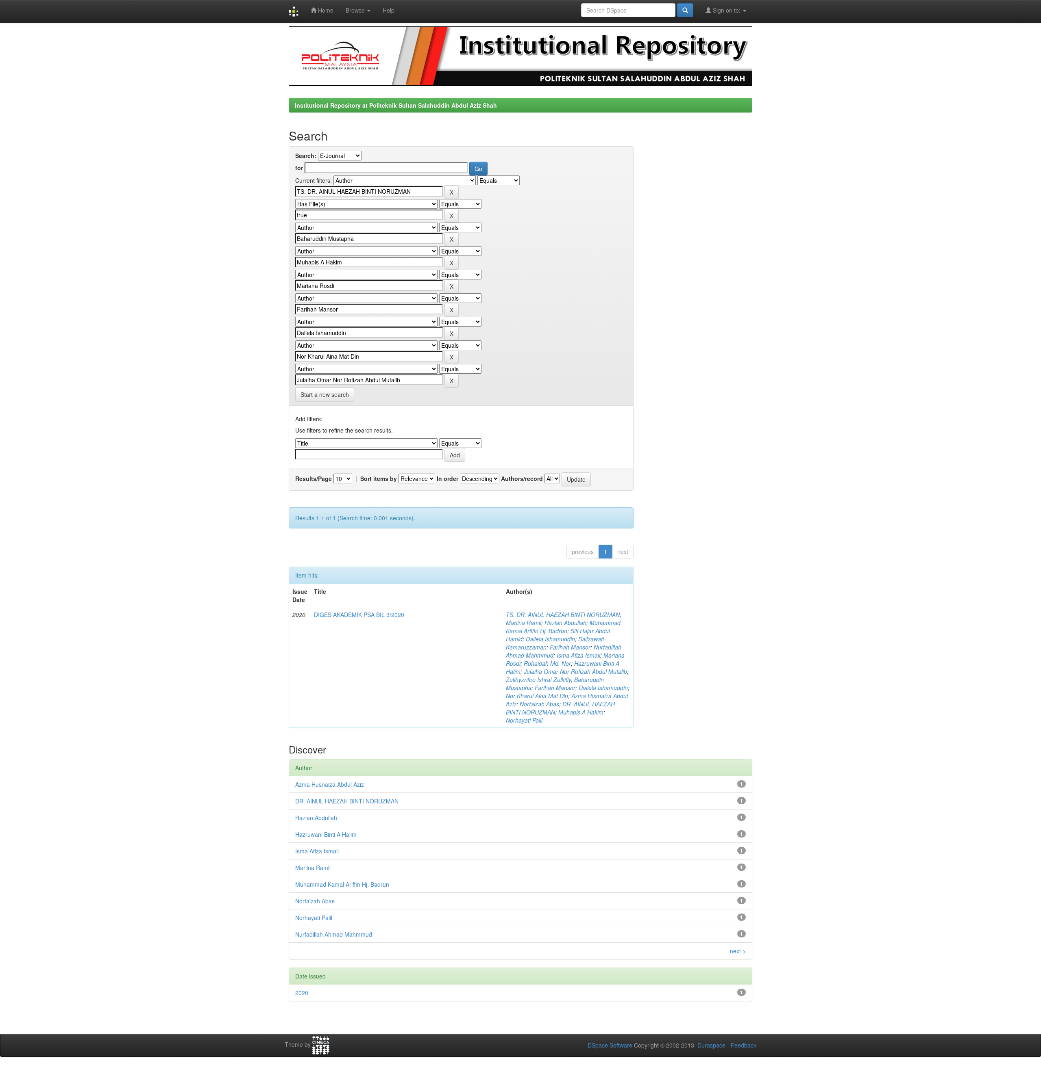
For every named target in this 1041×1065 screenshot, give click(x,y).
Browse (356, 10)
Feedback (743, 1045)
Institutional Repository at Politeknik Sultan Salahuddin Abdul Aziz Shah (396, 105)
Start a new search (325, 394)
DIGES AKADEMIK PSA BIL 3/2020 (359, 614)
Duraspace (711, 1045)
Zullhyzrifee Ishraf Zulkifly (538, 679)
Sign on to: (726, 10)
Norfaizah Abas (539, 704)
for (299, 168)
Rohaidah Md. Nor (547, 663)
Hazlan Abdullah (565, 623)
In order (447, 478)
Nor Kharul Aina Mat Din (537, 696)
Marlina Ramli (523, 623)
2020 (301, 993)
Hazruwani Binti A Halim (326, 834)
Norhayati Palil (524, 720)
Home (324, 10)
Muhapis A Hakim (580, 712)
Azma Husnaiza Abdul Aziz (329, 784)
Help (388, 10)
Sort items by (378, 478)
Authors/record (522, 478)
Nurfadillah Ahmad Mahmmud (333, 934)
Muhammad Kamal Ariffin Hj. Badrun (563, 627)
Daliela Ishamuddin (550, 639)
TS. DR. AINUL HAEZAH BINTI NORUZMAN (563, 614)
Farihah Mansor (570, 647)
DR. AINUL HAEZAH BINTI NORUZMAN (347, 801)
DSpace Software (610, 1045)
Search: (305, 156)
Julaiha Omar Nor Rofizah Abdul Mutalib (575, 671)
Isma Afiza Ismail (578, 655)
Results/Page (313, 478)
